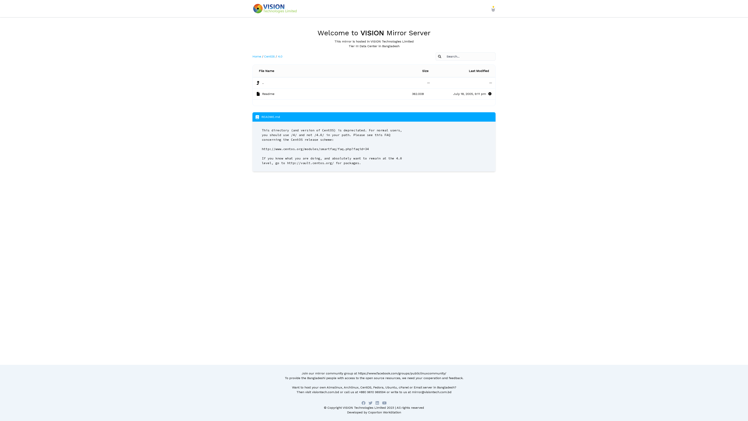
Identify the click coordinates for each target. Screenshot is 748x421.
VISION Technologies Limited (364, 408)
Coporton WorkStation (384, 412)
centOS (269, 56)
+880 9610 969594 (372, 392)
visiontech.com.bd (325, 392)
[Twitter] (370, 403)
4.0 (280, 56)
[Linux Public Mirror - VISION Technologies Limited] (274, 8)
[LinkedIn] (377, 403)
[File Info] (490, 94)
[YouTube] (384, 403)
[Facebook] (363, 403)
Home (256, 56)
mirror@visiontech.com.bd (432, 392)
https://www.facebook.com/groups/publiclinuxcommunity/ (402, 373)
